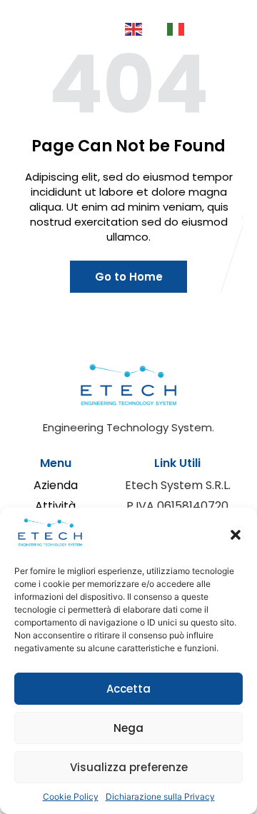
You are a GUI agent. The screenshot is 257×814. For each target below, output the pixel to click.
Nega (128, 727)
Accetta (128, 688)
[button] (235, 535)
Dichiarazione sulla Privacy (160, 796)
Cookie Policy (71, 796)
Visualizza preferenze (129, 767)
